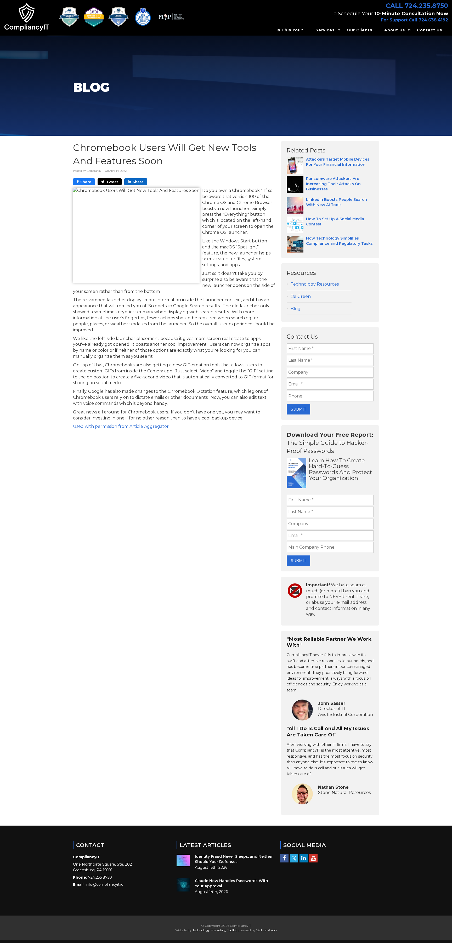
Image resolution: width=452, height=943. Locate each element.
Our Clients (359, 30)
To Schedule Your (389, 13)
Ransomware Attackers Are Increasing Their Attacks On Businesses (333, 183)
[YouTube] (313, 858)
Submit (298, 409)
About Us (394, 30)
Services (325, 30)
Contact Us (429, 30)
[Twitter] (294, 858)
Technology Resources (315, 284)
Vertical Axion (266, 930)
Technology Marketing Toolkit (215, 930)
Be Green (301, 296)
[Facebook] (284, 858)
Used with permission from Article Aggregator (121, 426)
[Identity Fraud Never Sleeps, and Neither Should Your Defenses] (183, 860)
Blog (296, 308)
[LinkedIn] (304, 858)
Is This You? (289, 30)
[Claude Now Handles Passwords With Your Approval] (183, 884)
